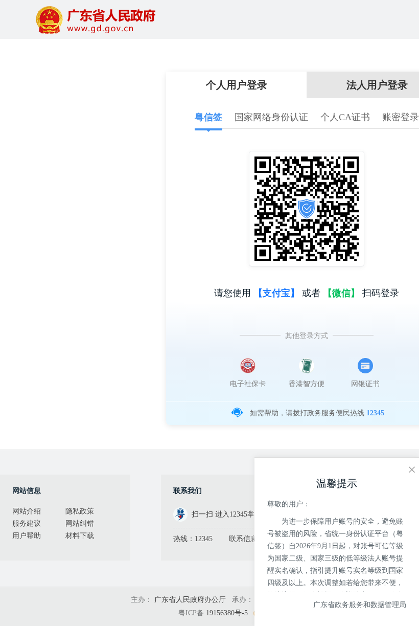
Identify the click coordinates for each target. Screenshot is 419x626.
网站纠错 (79, 523)
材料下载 (79, 536)
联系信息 (243, 539)
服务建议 (26, 523)
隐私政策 (79, 511)
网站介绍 (26, 511)
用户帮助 (26, 536)
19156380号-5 (227, 613)
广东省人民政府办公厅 (190, 599)
